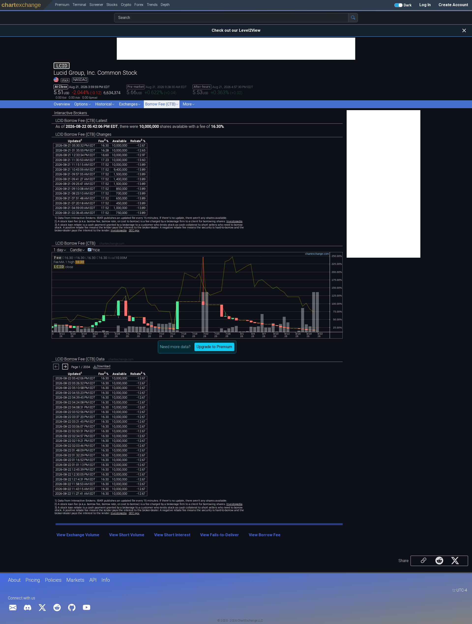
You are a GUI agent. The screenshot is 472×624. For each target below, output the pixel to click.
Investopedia (234, 221)
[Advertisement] (236, 49)
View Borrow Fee (264, 535)
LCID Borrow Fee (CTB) (75, 243)
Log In (425, 4)
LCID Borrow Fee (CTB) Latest (81, 120)
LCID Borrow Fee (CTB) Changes (83, 134)
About (14, 580)
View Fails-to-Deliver (219, 535)
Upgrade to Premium (214, 346)
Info (106, 580)
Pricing (33, 580)
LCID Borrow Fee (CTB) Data (80, 359)
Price (95, 250)
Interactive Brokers (70, 113)
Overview (62, 104)
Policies (53, 580)
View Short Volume (126, 535)
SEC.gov (134, 230)
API (93, 580)
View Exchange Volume (78, 535)
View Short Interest (172, 535)
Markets (75, 580)
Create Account (453, 4)
